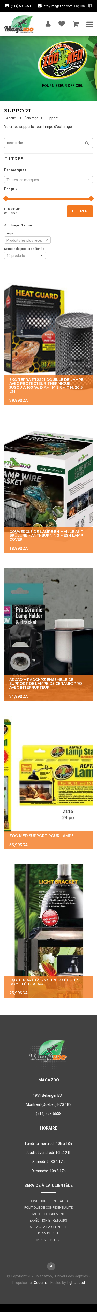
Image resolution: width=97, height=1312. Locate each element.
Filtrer (80, 211)
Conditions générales (48, 1201)
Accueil (11, 118)
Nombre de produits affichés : (25, 249)
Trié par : (10, 233)
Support (52, 118)
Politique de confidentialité (48, 1207)
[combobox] (48, 179)
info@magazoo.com (57, 6)
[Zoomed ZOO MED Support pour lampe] (48, 782)
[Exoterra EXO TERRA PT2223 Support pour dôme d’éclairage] (48, 931)
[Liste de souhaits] (61, 23)
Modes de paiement (48, 1214)
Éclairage (31, 118)
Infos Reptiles (48, 1240)
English (79, 6)
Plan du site (48, 1233)
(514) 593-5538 (22, 6)
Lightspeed (76, 1282)
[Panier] (76, 23)
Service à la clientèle (48, 1227)
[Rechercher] (85, 143)
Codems (41, 1282)
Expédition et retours (48, 1220)
